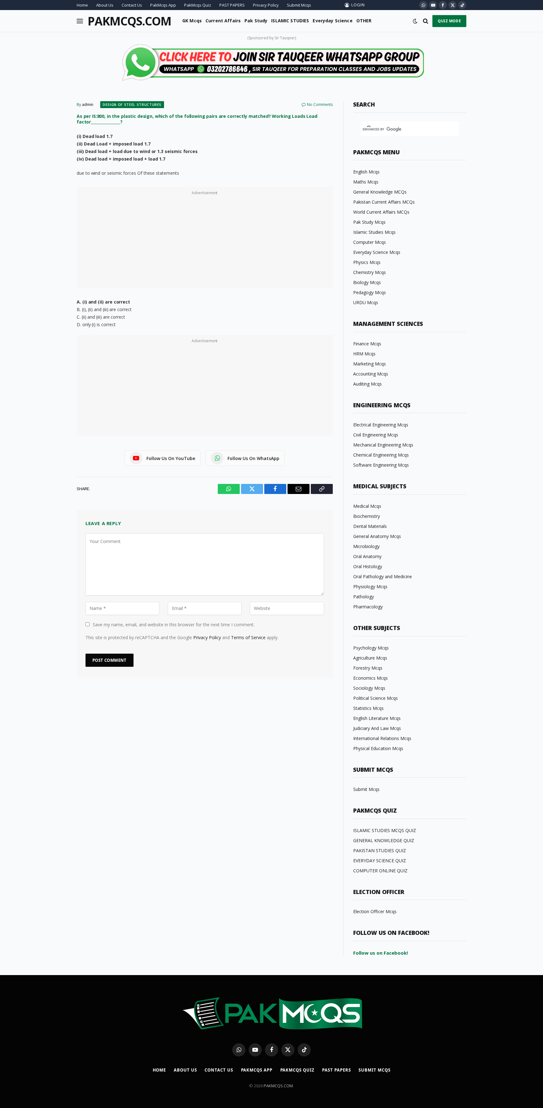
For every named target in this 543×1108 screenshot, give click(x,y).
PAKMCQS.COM (278, 1086)
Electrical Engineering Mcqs (380, 425)
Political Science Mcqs (375, 698)
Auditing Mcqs (367, 384)
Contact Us (132, 5)
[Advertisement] (204, 241)
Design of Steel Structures (132, 104)
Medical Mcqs (367, 506)
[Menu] (80, 21)
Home (82, 5)
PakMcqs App (163, 5)
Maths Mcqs (365, 182)
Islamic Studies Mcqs (374, 232)
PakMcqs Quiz (197, 5)
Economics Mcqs (370, 678)
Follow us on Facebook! (380, 953)
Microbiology (366, 546)
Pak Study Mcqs (369, 222)
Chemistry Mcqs (369, 272)
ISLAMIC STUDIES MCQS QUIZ (384, 830)
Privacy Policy (266, 5)
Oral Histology (367, 566)
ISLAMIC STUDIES (290, 21)
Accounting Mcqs (370, 374)
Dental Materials (370, 526)
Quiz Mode (449, 21)
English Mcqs (366, 172)
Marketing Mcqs (369, 364)
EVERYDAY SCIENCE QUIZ (379, 861)
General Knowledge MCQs (380, 192)
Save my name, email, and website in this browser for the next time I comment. (174, 625)
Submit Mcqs (299, 5)
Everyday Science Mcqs (376, 252)
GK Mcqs (192, 21)
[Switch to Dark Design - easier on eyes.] (415, 21)
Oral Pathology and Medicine (382, 576)
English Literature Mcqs (377, 718)
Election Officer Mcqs (375, 911)
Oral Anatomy (367, 556)
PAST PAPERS (232, 5)
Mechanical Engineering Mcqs (383, 445)
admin (87, 104)
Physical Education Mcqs (378, 748)
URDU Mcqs (365, 302)
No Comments (320, 104)
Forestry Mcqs (367, 668)
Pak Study (255, 21)
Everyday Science (332, 21)
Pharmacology (368, 607)
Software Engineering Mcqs (381, 465)
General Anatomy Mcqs (377, 536)
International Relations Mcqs (382, 738)
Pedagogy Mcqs (369, 292)
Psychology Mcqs (371, 648)
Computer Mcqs (369, 242)
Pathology (363, 597)
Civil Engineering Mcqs (375, 435)
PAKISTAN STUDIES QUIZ (379, 850)
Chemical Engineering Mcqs (381, 455)
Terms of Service (248, 637)
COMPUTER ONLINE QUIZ (380, 871)
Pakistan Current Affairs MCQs (384, 202)
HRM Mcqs (364, 354)
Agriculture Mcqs (370, 658)
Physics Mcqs (367, 262)
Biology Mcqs (367, 282)
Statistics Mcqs (368, 708)
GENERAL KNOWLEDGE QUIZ (383, 840)
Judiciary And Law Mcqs (377, 728)
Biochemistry (366, 516)
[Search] (426, 21)
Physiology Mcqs (370, 587)
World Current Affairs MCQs (381, 212)
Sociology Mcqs (369, 688)
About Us (104, 5)
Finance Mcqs (367, 344)
